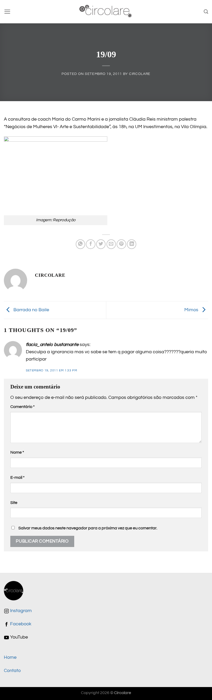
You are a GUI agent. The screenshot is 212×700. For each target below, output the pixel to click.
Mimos (191, 310)
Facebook (20, 624)
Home (10, 657)
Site (13, 503)
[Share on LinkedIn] (131, 244)
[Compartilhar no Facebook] (90, 244)
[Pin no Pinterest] (121, 244)
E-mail (17, 477)
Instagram (20, 610)
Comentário (22, 407)
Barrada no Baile (30, 310)
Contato (12, 670)
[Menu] (7, 11)
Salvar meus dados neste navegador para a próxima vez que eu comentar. (87, 528)
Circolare (139, 74)
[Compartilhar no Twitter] (100, 244)
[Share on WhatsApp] (80, 244)
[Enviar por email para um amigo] (111, 244)
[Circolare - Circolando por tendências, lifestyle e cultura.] (106, 11)
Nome (17, 452)
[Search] (206, 11)
